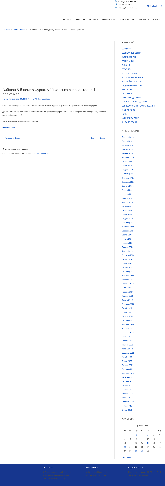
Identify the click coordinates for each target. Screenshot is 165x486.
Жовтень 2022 (128, 324)
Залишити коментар (10, 99)
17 (148, 443)
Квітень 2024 (127, 251)
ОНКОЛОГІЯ (127, 94)
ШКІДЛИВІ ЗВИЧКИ (130, 122)
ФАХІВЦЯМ (94, 19)
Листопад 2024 (128, 222)
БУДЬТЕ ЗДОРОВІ (129, 57)
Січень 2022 (127, 361)
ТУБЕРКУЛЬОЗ (128, 110)
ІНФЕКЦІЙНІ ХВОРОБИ (132, 81)
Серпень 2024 (128, 235)
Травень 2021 (127, 394)
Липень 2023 (127, 288)
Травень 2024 (127, 247)
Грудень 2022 (127, 316)
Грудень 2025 (127, 170)
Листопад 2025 (128, 174)
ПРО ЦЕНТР (80, 19)
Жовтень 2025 (128, 178)
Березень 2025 (128, 206)
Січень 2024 (127, 263)
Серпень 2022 (128, 332)
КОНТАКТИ (144, 19)
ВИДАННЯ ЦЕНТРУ (127, 19)
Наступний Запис (98, 138)
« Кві (123, 457)
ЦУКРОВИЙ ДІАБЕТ (130, 118)
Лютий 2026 (127, 161)
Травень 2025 (127, 198)
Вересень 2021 (128, 377)
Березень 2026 (128, 157)
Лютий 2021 (127, 406)
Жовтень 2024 (128, 227)
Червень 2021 (127, 389)
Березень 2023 (128, 304)
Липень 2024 (127, 239)
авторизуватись (42, 153)
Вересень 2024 (128, 231)
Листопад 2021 (128, 369)
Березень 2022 (128, 353)
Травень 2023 (127, 296)
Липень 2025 (127, 190)
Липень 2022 (127, 336)
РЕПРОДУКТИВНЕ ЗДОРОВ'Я (134, 102)
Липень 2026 (127, 141)
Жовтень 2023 (128, 275)
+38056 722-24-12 (125, 5)
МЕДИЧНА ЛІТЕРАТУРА (30, 99)
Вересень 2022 (128, 328)
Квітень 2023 (127, 300)
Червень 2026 (127, 145)
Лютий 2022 (127, 357)
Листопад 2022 (128, 320)
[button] (161, 6)
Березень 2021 (128, 402)
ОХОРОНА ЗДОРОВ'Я (131, 98)
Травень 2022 (127, 345)
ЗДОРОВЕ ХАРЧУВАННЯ (132, 77)
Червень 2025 (127, 194)
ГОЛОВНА (66, 19)
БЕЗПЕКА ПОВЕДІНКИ (131, 53)
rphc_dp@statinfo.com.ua (127, 8)
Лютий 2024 (127, 259)
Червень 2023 (127, 292)
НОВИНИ (156, 19)
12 (159, 439)
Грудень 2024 (127, 218)
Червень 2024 (127, 243)
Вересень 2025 (128, 182)
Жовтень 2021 (128, 373)
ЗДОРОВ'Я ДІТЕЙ (129, 73)
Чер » (128, 457)
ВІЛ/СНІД (126, 65)
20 (125, 447)
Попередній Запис (11, 138)
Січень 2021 (127, 410)
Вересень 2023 (128, 280)
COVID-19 (126, 49)
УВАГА (124, 114)
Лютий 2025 (127, 210)
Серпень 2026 (128, 137)
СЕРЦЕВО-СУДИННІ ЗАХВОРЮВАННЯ (138, 106)
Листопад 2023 (128, 271)
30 (142, 451)
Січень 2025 (127, 214)
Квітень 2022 (127, 349)
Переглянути (8, 127)
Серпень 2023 (128, 284)
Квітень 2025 (127, 202)
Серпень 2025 (128, 186)
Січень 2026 (127, 166)
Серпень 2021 (128, 381)
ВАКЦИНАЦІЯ (128, 61)
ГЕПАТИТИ (126, 69)
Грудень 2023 (127, 267)
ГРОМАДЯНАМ (108, 19)
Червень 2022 (127, 341)
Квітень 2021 (127, 397)
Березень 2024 (128, 255)
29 (136, 451)
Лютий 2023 (127, 308)
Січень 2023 (127, 312)
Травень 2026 (127, 149)
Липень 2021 (127, 385)
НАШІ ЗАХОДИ (128, 89)
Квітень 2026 (127, 153)
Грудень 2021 (127, 365)
